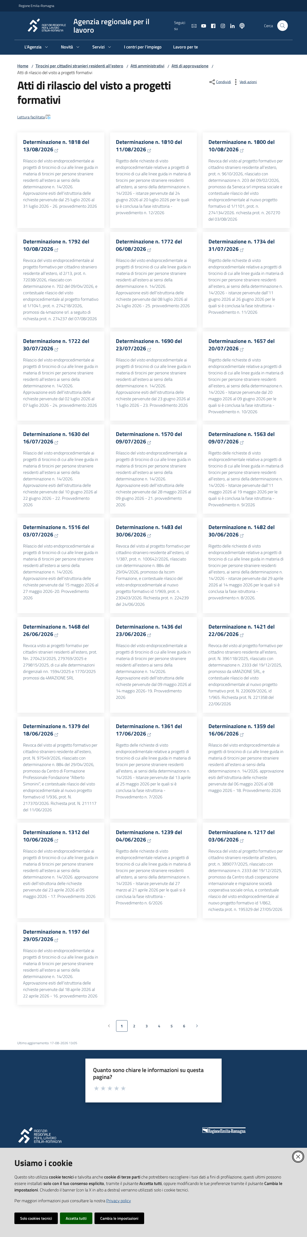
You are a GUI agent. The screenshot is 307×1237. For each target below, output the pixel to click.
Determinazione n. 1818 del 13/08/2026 (56, 145)
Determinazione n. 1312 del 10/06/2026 (56, 835)
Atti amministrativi (147, 66)
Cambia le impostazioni (119, 1218)
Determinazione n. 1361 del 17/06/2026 (149, 729)
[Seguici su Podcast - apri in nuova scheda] (240, 25)
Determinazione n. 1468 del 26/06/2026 (56, 630)
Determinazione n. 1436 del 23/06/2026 (149, 630)
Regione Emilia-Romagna (36, 5)
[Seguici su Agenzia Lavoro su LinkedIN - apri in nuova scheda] (230, 25)
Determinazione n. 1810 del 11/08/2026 (149, 145)
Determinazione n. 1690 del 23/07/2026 (149, 344)
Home (22, 66)
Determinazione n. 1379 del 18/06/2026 (56, 729)
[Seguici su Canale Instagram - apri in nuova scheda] (221, 25)
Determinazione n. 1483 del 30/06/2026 (149, 530)
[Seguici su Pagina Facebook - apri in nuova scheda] (211, 25)
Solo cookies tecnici (36, 1218)
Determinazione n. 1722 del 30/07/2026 (56, 344)
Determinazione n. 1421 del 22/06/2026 (241, 630)
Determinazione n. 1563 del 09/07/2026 (241, 437)
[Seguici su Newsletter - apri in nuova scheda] (192, 25)
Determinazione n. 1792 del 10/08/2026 (56, 245)
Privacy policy (118, 1200)
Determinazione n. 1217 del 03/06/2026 (241, 835)
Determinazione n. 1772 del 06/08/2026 (149, 245)
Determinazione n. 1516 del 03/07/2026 (56, 530)
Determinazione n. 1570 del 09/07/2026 (149, 437)
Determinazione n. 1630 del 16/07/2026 (56, 437)
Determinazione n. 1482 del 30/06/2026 (241, 530)
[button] (282, 25)
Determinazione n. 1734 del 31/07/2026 (241, 245)
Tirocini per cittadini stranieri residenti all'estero (79, 66)
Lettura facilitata (31, 117)
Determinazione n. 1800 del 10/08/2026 (241, 145)
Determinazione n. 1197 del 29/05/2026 (56, 935)
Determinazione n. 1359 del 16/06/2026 (241, 729)
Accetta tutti (76, 1218)
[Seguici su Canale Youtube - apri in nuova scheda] (202, 25)
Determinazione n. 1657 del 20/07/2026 (241, 344)
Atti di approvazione (189, 66)
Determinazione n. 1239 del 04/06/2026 (149, 835)
